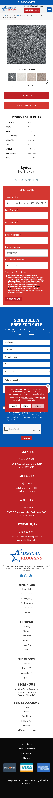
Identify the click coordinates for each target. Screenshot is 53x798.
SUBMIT (26, 438)
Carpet (17, 15)
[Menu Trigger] (49, 9)
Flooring (11, 15)
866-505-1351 (28, 2)
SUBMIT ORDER (13, 299)
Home (5, 15)
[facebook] (22, 576)
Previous (6, 77)
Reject (25, 406)
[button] (32, 10)
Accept (14, 406)
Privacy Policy (22, 412)
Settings (38, 406)
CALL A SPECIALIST (26, 105)
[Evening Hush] (12, 77)
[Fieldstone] (41, 77)
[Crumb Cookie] (22, 77)
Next (47, 77)
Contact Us (26, 95)
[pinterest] (31, 576)
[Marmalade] (31, 77)
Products (23, 15)
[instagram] (26, 576)
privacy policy (27, 398)
